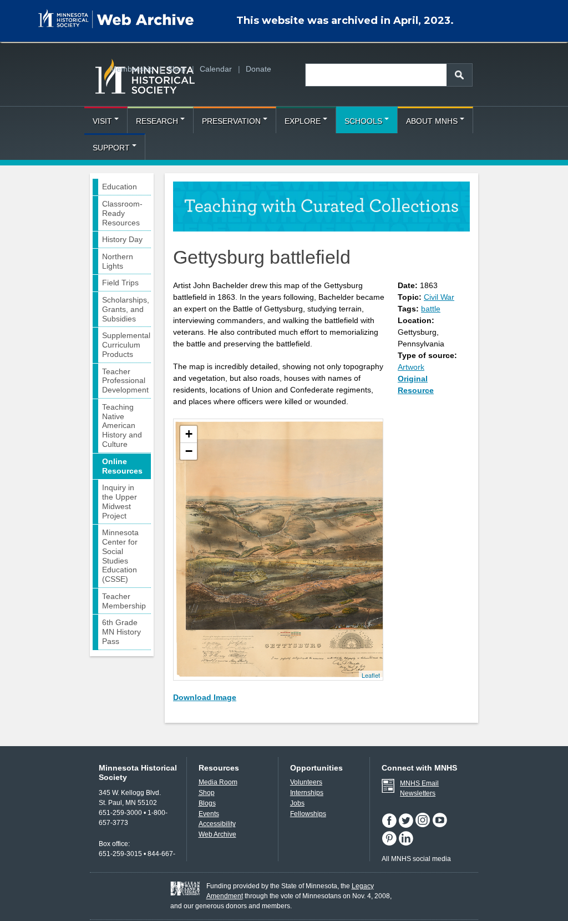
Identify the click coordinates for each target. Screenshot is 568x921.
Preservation (231, 121)
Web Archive (217, 834)
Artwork (411, 367)
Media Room (218, 782)
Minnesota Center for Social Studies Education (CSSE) (120, 555)
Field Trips (120, 282)
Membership (132, 68)
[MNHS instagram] (423, 825)
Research (157, 121)
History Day (122, 239)
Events (209, 814)
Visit (102, 121)
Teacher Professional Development (125, 381)
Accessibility (217, 824)
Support (111, 147)
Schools (363, 121)
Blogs (207, 803)
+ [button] (188, 434)
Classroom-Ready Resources (122, 213)
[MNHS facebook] (390, 825)
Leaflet (371, 675)
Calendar (216, 68)
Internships (306, 793)
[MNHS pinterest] (390, 843)
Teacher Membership (124, 601)
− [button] (188, 451)
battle (430, 308)
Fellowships (308, 814)
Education (119, 186)
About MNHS (432, 121)
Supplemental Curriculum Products (126, 345)
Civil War (439, 297)
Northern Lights (117, 261)
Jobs (297, 803)
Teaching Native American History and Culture (122, 425)
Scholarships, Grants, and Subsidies (125, 309)
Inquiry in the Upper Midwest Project (119, 501)
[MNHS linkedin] (405, 843)
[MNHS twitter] (406, 825)
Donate (258, 68)
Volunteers (306, 782)
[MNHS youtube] (440, 825)
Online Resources (122, 466)
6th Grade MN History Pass (121, 632)
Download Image (204, 697)
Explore (303, 121)
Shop (177, 68)
